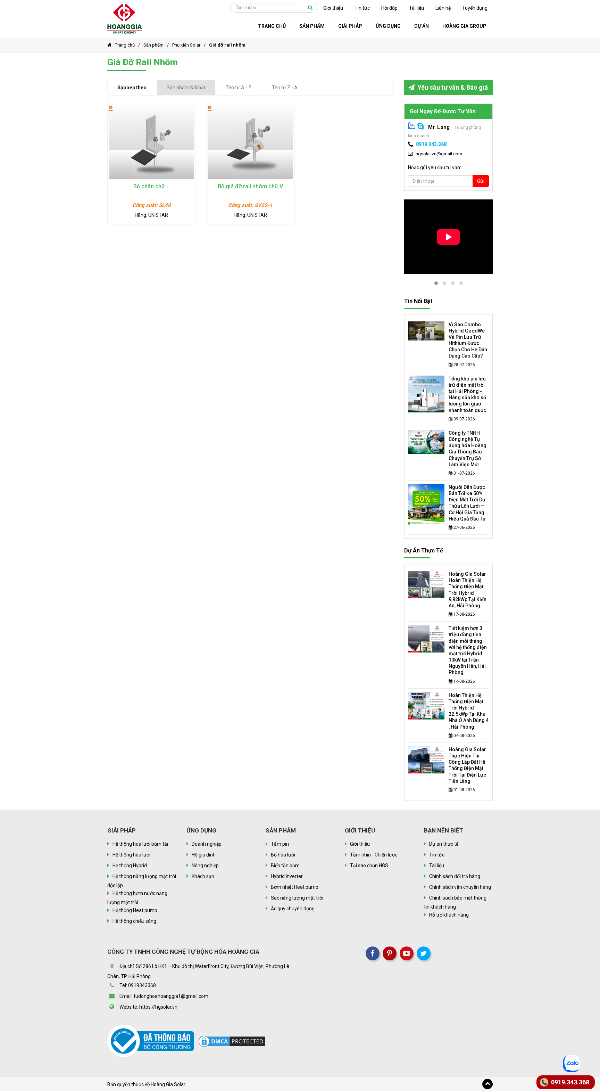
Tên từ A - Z (238, 87)
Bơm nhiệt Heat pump (294, 887)
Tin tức (362, 8)
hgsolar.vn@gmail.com (439, 153)
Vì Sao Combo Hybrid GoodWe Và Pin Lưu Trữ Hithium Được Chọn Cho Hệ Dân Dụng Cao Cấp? (468, 340)
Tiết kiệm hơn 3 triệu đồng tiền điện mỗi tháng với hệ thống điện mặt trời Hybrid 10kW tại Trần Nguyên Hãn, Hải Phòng (468, 650)
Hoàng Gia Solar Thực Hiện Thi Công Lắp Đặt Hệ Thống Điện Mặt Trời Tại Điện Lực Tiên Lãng (467, 765)
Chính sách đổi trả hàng (454, 876)
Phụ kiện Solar (186, 45)
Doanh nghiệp (207, 844)
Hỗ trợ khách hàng (449, 915)
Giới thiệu (333, 8)
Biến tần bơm (285, 865)
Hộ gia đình (204, 855)
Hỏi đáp (389, 8)
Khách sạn (203, 876)
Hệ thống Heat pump (134, 910)
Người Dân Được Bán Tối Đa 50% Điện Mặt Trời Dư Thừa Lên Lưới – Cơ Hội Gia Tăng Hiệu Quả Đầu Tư (467, 503)
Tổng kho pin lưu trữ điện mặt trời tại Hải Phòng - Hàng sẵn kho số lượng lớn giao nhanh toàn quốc (467, 394)
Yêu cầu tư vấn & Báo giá (452, 87)
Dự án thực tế (423, 550)
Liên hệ (443, 8)
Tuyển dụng (475, 8)
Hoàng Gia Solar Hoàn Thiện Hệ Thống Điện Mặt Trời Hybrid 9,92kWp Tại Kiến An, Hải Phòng (467, 589)
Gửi (480, 181)
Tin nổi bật (418, 301)
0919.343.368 (431, 144)
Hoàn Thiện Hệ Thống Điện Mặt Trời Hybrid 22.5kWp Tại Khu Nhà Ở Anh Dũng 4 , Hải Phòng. (469, 711)
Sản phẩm (153, 45)
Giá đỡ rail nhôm (227, 45)
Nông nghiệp (205, 865)
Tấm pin (280, 844)
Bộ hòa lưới (283, 855)
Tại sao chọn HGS (369, 865)
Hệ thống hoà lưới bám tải (140, 844)
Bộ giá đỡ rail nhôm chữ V (250, 186)
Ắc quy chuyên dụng (293, 908)
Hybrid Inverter (287, 876)
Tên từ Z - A (285, 87)
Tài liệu (416, 8)
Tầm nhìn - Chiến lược (373, 855)
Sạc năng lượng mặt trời (297, 898)
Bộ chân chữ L (151, 186)
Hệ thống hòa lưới (131, 855)
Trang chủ (125, 45)
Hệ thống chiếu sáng (134, 921)
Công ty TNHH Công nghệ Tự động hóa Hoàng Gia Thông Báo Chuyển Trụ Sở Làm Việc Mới (467, 448)
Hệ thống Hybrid (129, 865)
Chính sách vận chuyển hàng (460, 887)
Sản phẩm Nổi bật (186, 87)
